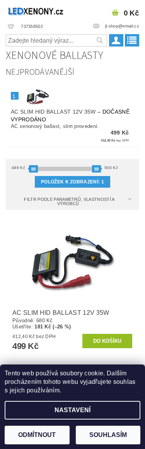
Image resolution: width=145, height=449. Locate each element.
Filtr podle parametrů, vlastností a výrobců (69, 201)
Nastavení (72, 410)
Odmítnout (37, 435)
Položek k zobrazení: (72, 182)
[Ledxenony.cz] (36, 10)
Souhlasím (108, 435)
